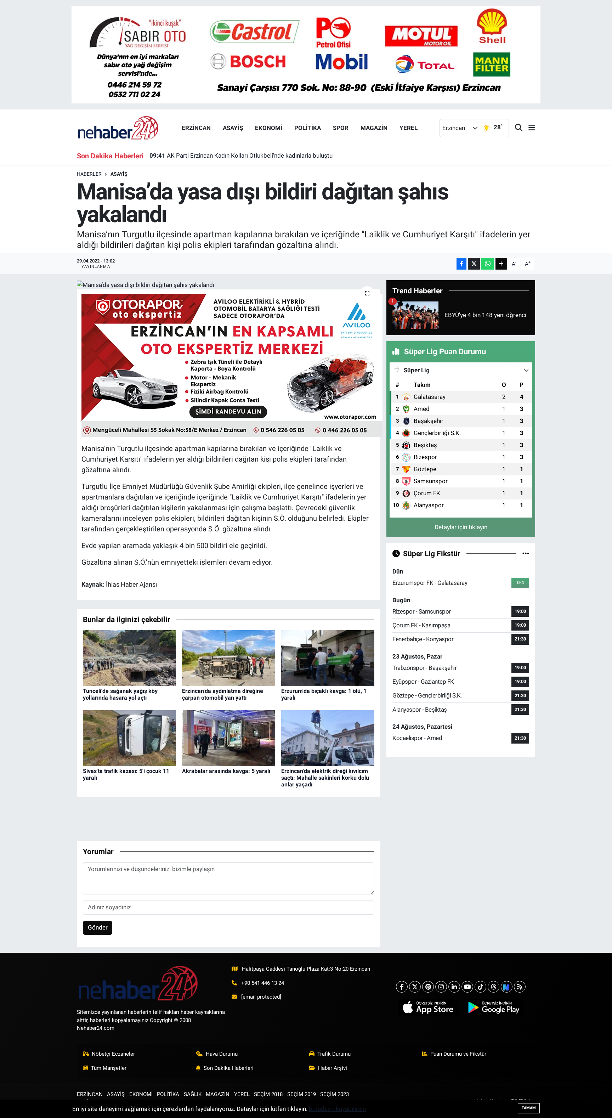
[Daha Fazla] (501, 264)
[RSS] (520, 987)
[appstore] (428, 1007)
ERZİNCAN (196, 127)
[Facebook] (402, 987)
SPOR (340, 127)
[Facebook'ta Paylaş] (461, 264)
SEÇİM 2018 (268, 1094)
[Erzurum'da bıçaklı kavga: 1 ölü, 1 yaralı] (327, 657)
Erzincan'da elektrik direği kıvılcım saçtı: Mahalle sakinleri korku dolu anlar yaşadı (325, 778)
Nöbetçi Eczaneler (113, 1054)
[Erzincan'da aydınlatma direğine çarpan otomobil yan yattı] (228, 657)
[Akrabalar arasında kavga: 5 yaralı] (228, 737)
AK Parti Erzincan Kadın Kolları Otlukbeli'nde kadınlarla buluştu (241, 155)
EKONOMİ (268, 127)
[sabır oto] (306, 54)
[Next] (506, 987)
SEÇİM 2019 (301, 1094)
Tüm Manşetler (108, 1068)
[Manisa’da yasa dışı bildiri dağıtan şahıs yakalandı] (228, 284)
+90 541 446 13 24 (262, 983)
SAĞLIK (193, 1094)
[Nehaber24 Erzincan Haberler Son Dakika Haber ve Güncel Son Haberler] (118, 127)
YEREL (409, 127)
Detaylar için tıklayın (461, 527)
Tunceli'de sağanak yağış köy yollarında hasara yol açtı (120, 694)
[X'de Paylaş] (474, 264)
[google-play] (493, 1007)
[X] (415, 987)
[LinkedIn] (454, 987)
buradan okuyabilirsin (337, 1108)
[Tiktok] (480, 987)
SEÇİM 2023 (334, 1094)
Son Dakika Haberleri (229, 1068)
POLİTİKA (307, 127)
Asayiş (119, 174)
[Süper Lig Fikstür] (525, 553)
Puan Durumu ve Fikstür (458, 1054)
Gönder (98, 927)
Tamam (529, 1108)
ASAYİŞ (233, 127)
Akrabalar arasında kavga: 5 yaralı (226, 771)
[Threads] (493, 987)
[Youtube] (467, 987)
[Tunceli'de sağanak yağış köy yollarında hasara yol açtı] (129, 657)
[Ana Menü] (528, 128)
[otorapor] (231, 365)
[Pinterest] (428, 987)
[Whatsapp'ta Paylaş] (487, 264)
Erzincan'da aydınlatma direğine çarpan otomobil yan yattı (222, 694)
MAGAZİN (374, 127)
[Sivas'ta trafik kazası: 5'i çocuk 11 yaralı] (129, 737)
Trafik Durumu (334, 1054)
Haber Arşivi (332, 1068)
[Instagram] (441, 987)
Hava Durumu (222, 1054)
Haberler (89, 174)
